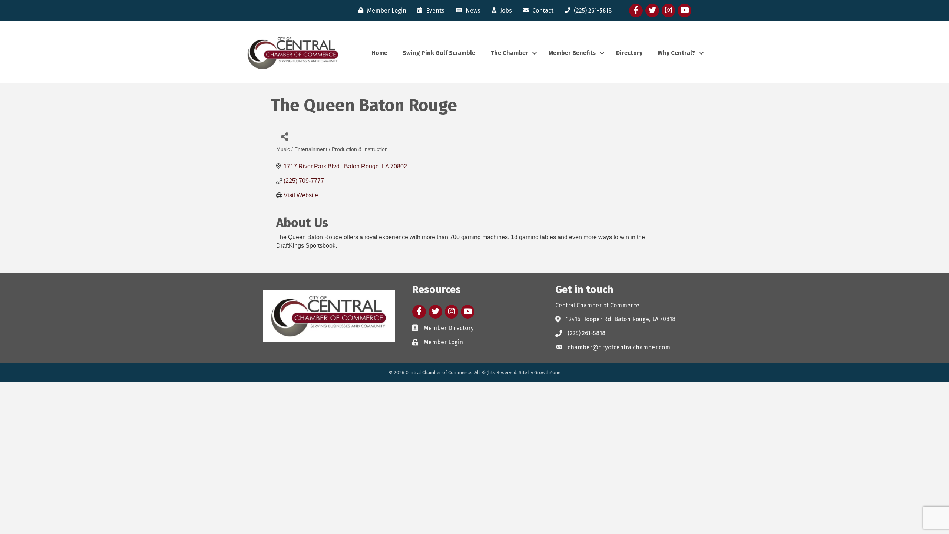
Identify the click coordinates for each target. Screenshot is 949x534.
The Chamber (509, 52)
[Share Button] (284, 136)
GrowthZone (547, 372)
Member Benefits (572, 52)
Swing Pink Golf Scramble (439, 52)
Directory (629, 52)
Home (379, 52)
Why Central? (676, 52)
